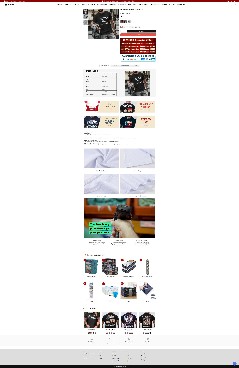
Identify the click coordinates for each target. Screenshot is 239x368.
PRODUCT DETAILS (105, 65)
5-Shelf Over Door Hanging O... (91, 300)
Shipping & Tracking (115, 358)
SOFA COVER (112, 4)
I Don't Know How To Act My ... (92, 329)
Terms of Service (115, 353)
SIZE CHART (129, 25)
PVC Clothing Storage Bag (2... (110, 276)
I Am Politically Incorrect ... (128, 329)
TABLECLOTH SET (155, 4)
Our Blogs (99, 355)
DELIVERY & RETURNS (125, 65)
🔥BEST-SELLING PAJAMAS (64, 4)
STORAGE (164, 4)
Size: (125, 25)
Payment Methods (115, 357)
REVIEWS (136, 65)
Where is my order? (115, 361)
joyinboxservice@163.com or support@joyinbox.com (88, 357)
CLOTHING (172, 4)
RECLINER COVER (102, 4)
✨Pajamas (129, 353)
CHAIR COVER (122, 4)
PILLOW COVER (132, 4)
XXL (132, 27)
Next (117, 24)
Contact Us (99, 357)
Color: (123, 18)
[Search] (230, 5)
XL (129, 27)
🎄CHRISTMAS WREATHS (88, 4)
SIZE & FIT (115, 65)
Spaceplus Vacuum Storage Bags (110, 300)
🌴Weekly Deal (129, 360)
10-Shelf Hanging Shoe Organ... (147, 276)
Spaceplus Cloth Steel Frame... (129, 300)
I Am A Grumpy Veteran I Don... (110, 329)
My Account (100, 358)
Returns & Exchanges (116, 360)
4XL (139, 27)
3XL (136, 27)
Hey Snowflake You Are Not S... (147, 329)
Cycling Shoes (129, 358)
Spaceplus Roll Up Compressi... (147, 300)
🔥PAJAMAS (76, 4)
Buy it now (138, 34)
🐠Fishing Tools (129, 361)
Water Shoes (129, 357)
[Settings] (232, 5)
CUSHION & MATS (143, 4)
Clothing (128, 355)
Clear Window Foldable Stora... (91, 276)
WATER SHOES (181, 4)
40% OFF (84, 260)
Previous (89, 24)
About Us (99, 353)
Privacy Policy (114, 355)
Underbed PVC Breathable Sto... (128, 276)
